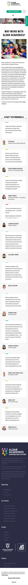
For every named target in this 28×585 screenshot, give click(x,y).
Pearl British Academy (9, 518)
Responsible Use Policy (9, 563)
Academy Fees (7, 489)
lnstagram (6, 534)
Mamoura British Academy (10, 511)
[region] (14, 576)
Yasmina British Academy (10, 516)
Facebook (6, 537)
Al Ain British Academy (9, 506)
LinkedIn (6, 532)
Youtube (6, 539)
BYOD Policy (7, 566)
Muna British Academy (9, 513)
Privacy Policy (7, 494)
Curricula (6, 492)
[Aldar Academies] (14, 3)
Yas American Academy (9, 521)
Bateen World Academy (10, 508)
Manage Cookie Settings (14, 578)
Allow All (14, 582)
